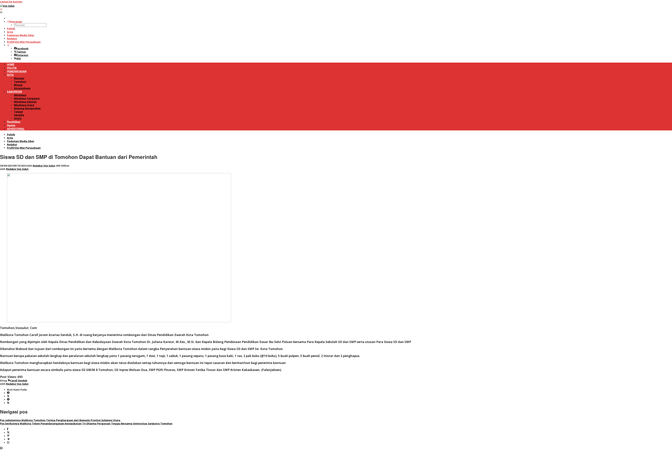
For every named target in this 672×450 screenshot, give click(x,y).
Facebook (22, 48)
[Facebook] (8, 393)
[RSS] (8, 403)
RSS (18, 58)
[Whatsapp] (8, 442)
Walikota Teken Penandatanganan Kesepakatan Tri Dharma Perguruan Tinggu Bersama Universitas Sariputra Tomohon (86, 423)
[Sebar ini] (7, 429)
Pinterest (22, 55)
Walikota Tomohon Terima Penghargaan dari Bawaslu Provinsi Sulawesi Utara (60, 420)
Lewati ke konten (11, 1)
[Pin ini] (8, 436)
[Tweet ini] (8, 432)
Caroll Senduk (18, 380)
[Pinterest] (8, 399)
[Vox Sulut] (7, 6)
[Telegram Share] (8, 439)
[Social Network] (8, 45)
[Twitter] (8, 396)
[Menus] (1, 9)
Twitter (21, 51)
